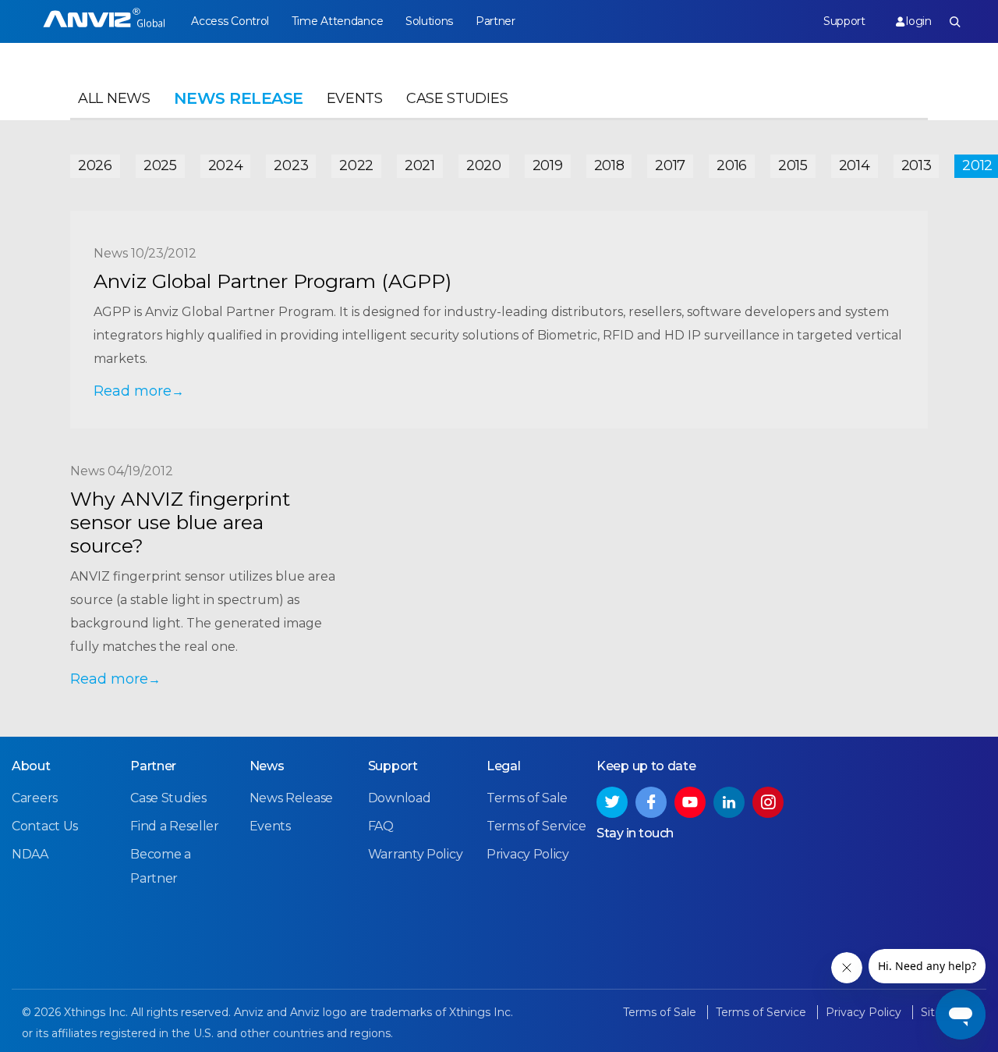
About (31, 766)
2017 (670, 165)
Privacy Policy (528, 854)
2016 (732, 165)
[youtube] (690, 802)
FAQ (381, 826)
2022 (356, 165)
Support (844, 21)
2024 (225, 165)
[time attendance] (104, 21)
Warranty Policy (415, 854)
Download (399, 798)
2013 (916, 165)
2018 (609, 165)
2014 (854, 165)
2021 (420, 165)
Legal (504, 766)
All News (114, 98)
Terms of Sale (527, 798)
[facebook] (651, 802)
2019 (548, 165)
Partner (495, 21)
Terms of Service (536, 826)
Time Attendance (338, 21)
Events (355, 98)
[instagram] (768, 802)
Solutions (429, 21)
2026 (95, 165)
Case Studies (457, 98)
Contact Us (45, 826)
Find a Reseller (174, 826)
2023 (291, 165)
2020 (483, 165)
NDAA (30, 854)
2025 (160, 165)
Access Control (230, 21)
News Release (291, 798)
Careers (35, 798)
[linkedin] (729, 802)
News (267, 766)
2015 (793, 165)
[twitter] (612, 802)
